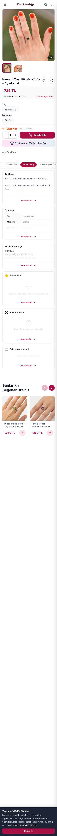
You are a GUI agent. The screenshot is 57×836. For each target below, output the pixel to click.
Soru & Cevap (28, 164)
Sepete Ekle (40, 135)
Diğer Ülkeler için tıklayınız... (21, 257)
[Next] (52, 388)
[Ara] (45, 4)
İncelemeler (12, 164)
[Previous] (45, 388)
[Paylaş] (51, 80)
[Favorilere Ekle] (44, 80)
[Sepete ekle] (22, 433)
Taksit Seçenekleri (45, 96)
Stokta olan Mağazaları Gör (31, 143)
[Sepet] (52, 4)
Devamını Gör (26, 201)
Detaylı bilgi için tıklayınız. (25, 825)
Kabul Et (28, 831)
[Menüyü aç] (5, 4)
